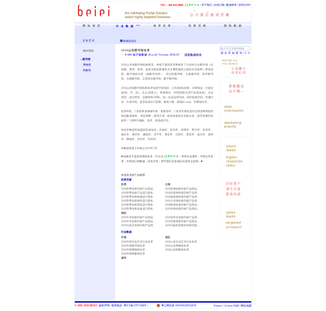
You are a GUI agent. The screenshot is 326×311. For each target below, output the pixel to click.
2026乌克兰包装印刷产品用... (138, 225)
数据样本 (231, 4)
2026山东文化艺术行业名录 (181, 241)
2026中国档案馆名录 (133, 253)
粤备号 (135, 305)
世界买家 (126, 179)
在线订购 (219, 4)
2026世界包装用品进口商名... (138, 204)
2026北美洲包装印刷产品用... (182, 192)
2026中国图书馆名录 (133, 245)
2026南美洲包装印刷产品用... (182, 196)
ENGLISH (244, 4)
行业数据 (126, 231)
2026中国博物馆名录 (133, 249)
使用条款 (116, 305)
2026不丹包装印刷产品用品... (138, 217)
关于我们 (206, 4)
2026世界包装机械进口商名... (138, 196)
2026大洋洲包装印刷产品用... (182, 200)
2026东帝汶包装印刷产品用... (182, 217)
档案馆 (87, 70)
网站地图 (246, 305)
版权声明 (104, 305)
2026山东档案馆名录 (177, 249)
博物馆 (87, 64)
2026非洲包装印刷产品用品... (182, 208)
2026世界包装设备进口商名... (138, 208)
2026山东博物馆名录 (177, 245)
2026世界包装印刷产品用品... (138, 188)
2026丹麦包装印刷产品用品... (182, 221)
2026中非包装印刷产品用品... (138, 221)
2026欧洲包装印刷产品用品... (182, 204)
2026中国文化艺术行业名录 (137, 241)
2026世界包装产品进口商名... (138, 192)
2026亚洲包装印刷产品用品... (182, 188)
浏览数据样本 (193, 54)
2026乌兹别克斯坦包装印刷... (182, 225)
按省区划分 (129, 41)
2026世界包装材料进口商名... (138, 200)
